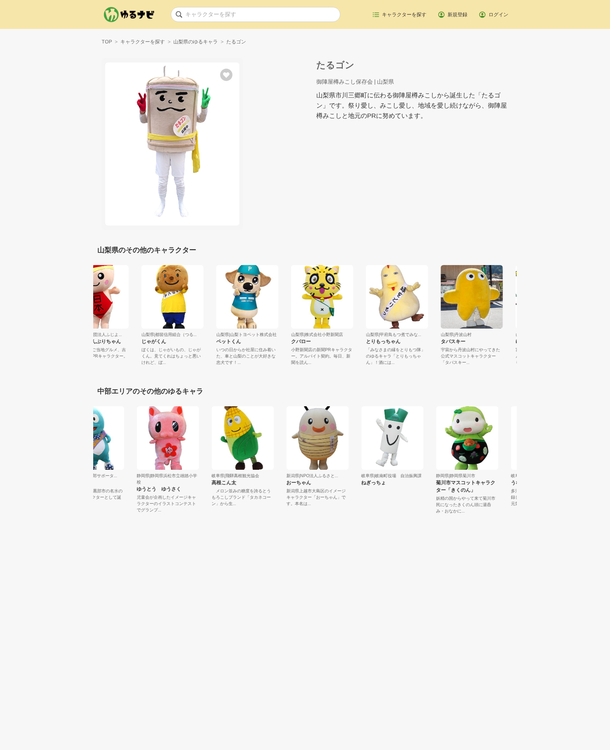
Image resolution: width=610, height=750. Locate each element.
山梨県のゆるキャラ (195, 41)
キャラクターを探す (142, 41)
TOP (107, 41)
